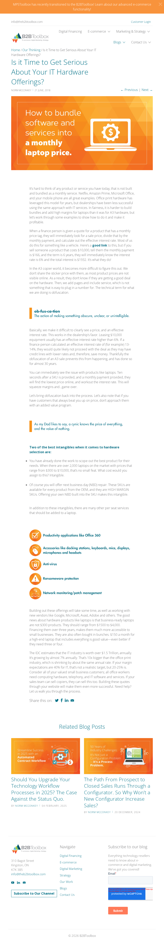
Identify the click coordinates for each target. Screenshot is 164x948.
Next (147, 89)
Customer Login (141, 22)
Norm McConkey (26, 805)
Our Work (66, 882)
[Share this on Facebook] (61, 700)
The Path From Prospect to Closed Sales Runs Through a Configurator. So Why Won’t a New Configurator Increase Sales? (117, 792)
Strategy (65, 875)
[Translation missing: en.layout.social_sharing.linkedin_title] (66, 700)
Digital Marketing (71, 869)
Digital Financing (70, 31)
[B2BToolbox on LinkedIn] (18, 882)
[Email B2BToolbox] (24, 882)
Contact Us (139, 42)
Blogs (117, 42)
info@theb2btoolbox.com (27, 22)
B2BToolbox (88, 936)
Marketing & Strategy (131, 31)
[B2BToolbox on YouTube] (12, 882)
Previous (129, 89)
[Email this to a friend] (72, 700)
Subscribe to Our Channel (34, 893)
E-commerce (97, 31)
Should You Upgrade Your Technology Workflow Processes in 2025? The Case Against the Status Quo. (44, 789)
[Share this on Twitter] (56, 700)
